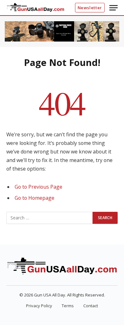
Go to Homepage (34, 197)
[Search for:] (49, 218)
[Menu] (113, 8)
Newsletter (90, 7)
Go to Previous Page (38, 186)
